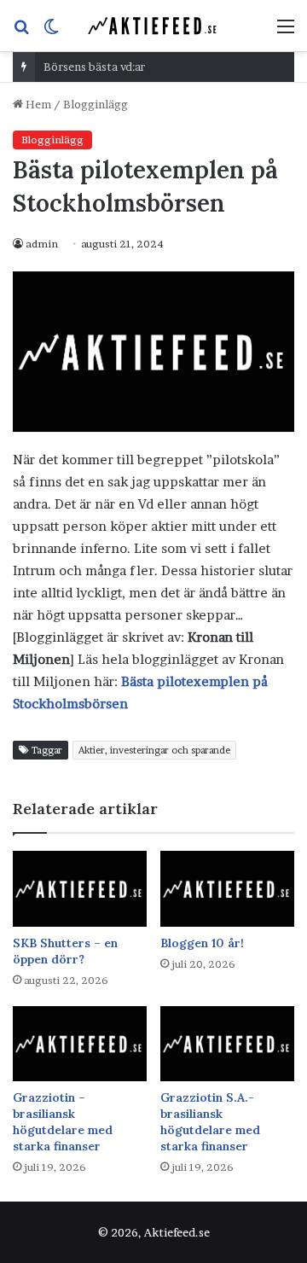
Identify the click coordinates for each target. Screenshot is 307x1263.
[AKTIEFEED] (153, 25)
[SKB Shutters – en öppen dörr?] (80, 889)
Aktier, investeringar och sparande (154, 750)
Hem (37, 104)
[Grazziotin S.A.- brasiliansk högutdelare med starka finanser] (227, 1044)
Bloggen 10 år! (202, 943)
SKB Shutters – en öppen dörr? (65, 951)
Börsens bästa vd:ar (94, 66)
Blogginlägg (95, 104)
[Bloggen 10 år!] (227, 889)
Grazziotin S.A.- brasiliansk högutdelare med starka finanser (210, 1122)
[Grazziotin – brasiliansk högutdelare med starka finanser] (80, 1044)
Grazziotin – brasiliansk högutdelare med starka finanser (63, 1122)
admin (42, 243)
